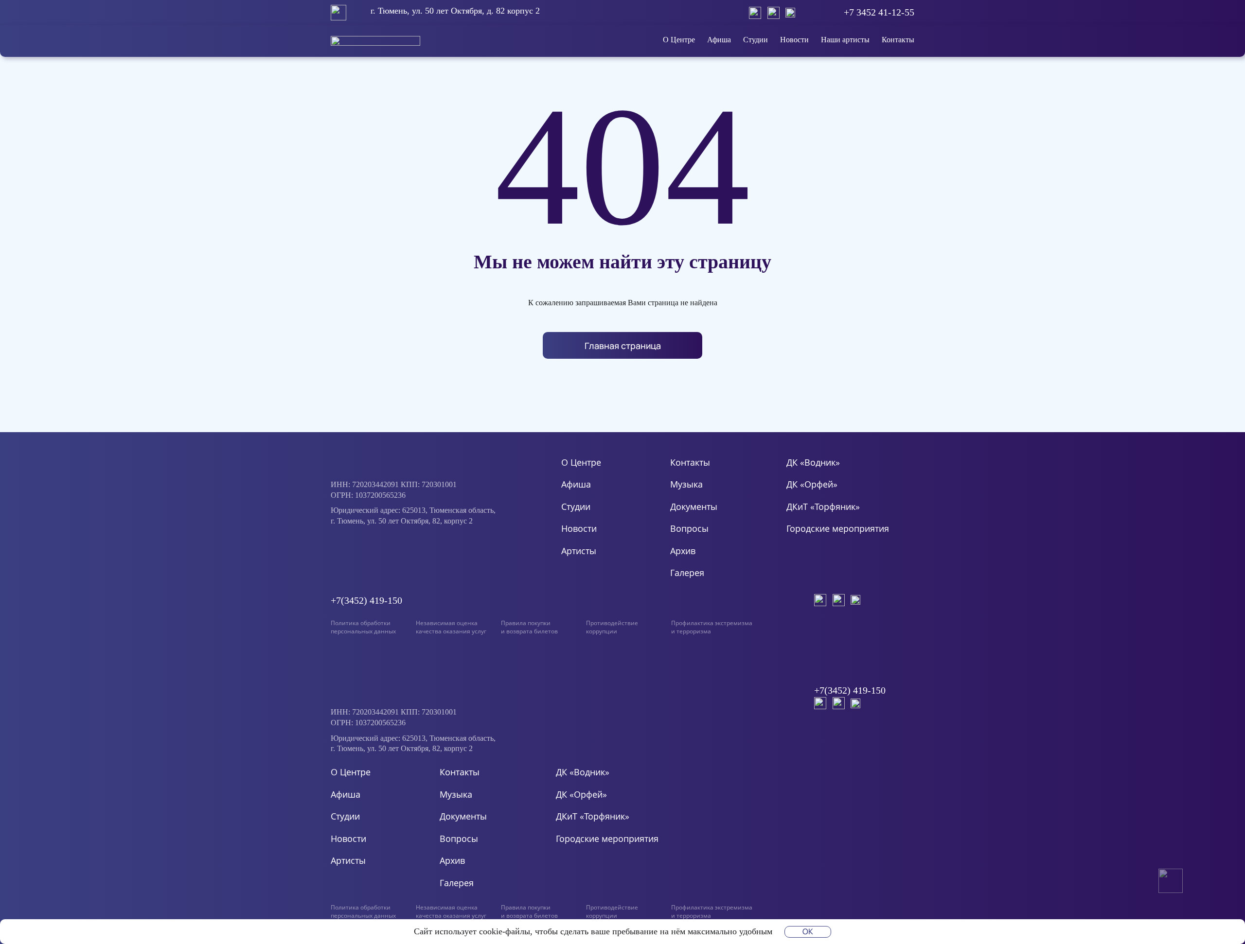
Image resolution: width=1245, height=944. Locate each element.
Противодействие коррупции (612, 627)
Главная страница (623, 345)
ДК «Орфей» (811, 484)
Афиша (719, 39)
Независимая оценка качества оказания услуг (451, 627)
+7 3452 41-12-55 (879, 12)
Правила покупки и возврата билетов (529, 627)
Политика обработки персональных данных (363, 627)
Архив (682, 551)
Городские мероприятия (837, 528)
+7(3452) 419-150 (366, 600)
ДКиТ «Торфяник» (823, 506)
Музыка (686, 484)
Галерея (687, 572)
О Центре (679, 39)
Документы (693, 506)
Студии (755, 39)
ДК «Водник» (813, 462)
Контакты (898, 39)
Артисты (578, 551)
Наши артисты (845, 39)
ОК (807, 931)
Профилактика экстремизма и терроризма (711, 627)
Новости (794, 39)
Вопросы (689, 528)
